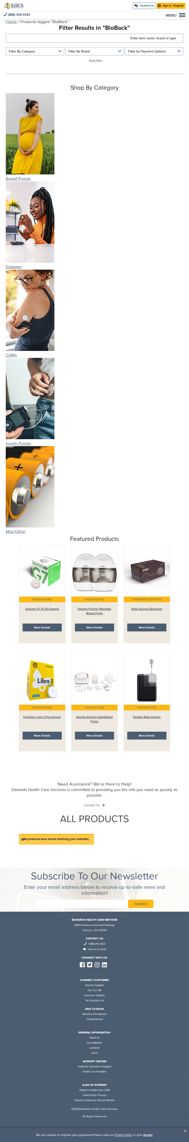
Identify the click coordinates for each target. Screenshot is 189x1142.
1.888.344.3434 (96, 943)
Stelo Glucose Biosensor (146, 609)
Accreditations (94, 1042)
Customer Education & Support (94, 1066)
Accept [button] (147, 1135)
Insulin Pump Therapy (94, 1095)
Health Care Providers (94, 1071)
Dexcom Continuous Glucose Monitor (94, 1100)
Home (11, 21)
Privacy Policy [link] (123, 1135)
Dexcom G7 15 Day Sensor (42, 609)
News (95, 1052)
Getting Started (94, 1019)
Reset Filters (95, 60)
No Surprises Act (95, 1000)
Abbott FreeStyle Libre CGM (94, 1090)
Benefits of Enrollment (94, 1014)
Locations (94, 1047)
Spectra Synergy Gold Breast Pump (94, 719)
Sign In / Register (173, 5)
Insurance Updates (94, 995)
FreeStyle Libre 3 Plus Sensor (42, 717)
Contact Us (146, 5)
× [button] (185, 1131)
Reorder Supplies (94, 985)
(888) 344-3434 (18, 15)
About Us (94, 1037)
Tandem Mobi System (147, 717)
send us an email (96, 949)
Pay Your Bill (94, 990)
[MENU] (182, 15)
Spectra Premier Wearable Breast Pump (94, 611)
